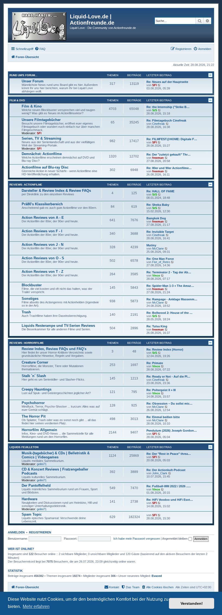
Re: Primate (154, 363)
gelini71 (42, 464)
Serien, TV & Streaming (41, 138)
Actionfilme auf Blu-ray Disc (45, 167)
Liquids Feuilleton (23, 447)
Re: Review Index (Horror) (164, 349)
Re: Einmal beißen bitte (163, 417)
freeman (158, 157)
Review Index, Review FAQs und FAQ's (54, 349)
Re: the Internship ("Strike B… (168, 107)
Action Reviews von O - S (43, 258)
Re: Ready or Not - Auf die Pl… (168, 376)
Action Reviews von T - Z (42, 272)
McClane (158, 248)
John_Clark (159, 473)
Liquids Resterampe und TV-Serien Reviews (58, 326)
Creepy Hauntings (36, 389)
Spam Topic (32, 514)
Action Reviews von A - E (43, 218)
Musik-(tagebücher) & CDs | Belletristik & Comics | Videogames (56, 455)
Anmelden (16, 532)
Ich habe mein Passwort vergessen (136, 538)
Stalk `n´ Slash (34, 376)
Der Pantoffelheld (36, 485)
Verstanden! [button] (192, 603)
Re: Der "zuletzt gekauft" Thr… (168, 154)
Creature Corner (35, 362)
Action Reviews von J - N (42, 245)
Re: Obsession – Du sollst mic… (169, 403)
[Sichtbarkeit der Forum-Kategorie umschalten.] (210, 75)
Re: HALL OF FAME (160, 191)
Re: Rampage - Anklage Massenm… (171, 299)
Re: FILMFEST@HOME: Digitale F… (171, 139)
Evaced (157, 575)
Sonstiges (30, 299)
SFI (154, 85)
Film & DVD (17, 100)
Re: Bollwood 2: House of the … (169, 312)
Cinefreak (158, 123)
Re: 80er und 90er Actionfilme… (169, 168)
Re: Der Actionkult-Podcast (165, 470)
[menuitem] (40, 49)
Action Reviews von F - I (42, 231)
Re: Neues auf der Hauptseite (167, 81)
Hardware (29, 499)
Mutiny (151, 245)
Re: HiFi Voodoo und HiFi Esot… (169, 499)
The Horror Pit (33, 416)
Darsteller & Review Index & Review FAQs (56, 191)
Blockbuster (32, 285)
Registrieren (40, 532)
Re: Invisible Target (160, 231)
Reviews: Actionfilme (25, 184)
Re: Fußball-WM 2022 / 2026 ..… (168, 486)
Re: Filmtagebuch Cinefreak (166, 120)
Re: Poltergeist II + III (161, 390)
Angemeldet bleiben (175, 538)
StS (154, 110)
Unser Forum (33, 81)
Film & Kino (32, 106)
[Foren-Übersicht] (39, 25)
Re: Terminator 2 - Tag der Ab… (168, 272)
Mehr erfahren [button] (36, 606)
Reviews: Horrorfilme (26, 342)
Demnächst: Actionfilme (42, 154)
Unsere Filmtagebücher (41, 120)
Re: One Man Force (160, 258)
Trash (26, 312)
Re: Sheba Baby (157, 204)
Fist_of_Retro (161, 262)
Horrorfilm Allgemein (39, 430)
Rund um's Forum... (23, 75)
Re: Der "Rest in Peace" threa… (168, 453)
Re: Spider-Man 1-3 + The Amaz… (170, 285)
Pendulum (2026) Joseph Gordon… (171, 430)
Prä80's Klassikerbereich (42, 204)
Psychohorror (33, 403)
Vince (156, 275)
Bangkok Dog (156, 218)
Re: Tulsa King (156, 326)
